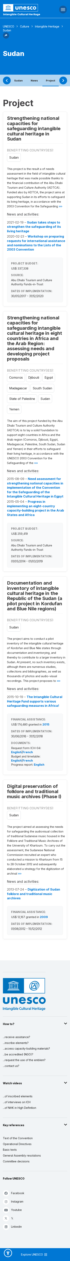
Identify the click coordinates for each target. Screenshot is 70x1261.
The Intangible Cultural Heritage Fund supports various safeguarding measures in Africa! (34, 701)
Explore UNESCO (32, 1254)
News (34, 80)
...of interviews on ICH (17, 1102)
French (28, 752)
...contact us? (11, 1065)
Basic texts (10, 1149)
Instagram (17, 1201)
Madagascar (18, 388)
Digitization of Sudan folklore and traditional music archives (33, 893)
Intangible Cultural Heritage (21, 14)
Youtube (16, 1210)
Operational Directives (17, 1144)
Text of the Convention (18, 1138)
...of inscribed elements (17, 1096)
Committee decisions (16, 1161)
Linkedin (16, 1226)
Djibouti (33, 377)
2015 (45, 724)
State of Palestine (22, 399)
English (16, 752)
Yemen (14, 409)
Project (50, 80)
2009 (44, 917)
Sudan (18, 80)
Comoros (16, 377)
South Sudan (42, 388)
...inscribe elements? (16, 1043)
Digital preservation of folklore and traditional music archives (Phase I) (34, 791)
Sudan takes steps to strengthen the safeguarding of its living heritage (34, 226)
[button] (6, 37)
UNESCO (8, 26)
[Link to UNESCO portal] (23, 7)
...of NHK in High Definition (19, 1107)
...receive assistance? (16, 1037)
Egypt (49, 377)
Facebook (17, 1193)
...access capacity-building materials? (26, 1048)
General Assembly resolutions (22, 1155)
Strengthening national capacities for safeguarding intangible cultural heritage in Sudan (33, 128)
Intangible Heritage (47, 26)
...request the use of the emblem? (24, 1060)
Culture (24, 26)
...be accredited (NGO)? (18, 1054)
